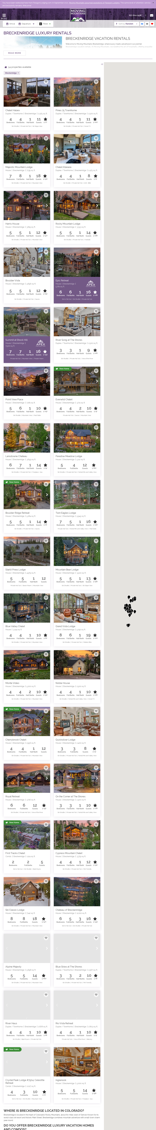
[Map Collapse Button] (102, 64)
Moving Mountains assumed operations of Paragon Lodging (94, 3)
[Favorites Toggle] (152, 24)
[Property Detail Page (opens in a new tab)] (27, 92)
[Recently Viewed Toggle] (147, 24)
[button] (7, 92)
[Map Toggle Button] (142, 24)
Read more (14, 53)
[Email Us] (152, 15)
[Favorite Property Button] (46, 81)
